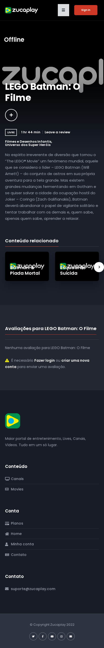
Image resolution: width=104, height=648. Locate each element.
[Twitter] (33, 636)
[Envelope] (71, 636)
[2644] (11, 115)
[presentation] (99, 267)
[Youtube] (52, 636)
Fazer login (44, 360)
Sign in (85, 10)
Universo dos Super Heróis (27, 144)
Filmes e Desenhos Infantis (28, 141)
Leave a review (57, 132)
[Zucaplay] (12, 420)
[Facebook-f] (43, 636)
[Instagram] (61, 636)
